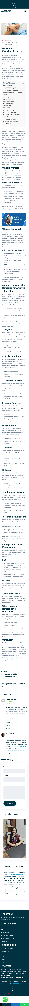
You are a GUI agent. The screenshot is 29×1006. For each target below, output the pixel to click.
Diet (8, 116)
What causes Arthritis (11, 87)
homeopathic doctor (7, 658)
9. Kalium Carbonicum (10, 111)
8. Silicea (7, 109)
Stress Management (11, 119)
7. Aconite (7, 107)
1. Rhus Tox (7, 96)
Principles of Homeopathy (12, 90)
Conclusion (7, 125)
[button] (25, 11)
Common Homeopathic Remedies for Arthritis (13, 93)
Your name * (6, 767)
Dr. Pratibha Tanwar (10, 42)
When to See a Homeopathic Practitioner (12, 122)
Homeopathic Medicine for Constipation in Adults (10, 675)
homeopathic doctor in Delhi (16, 874)
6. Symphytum (7, 105)
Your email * (6, 775)
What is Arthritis (8, 85)
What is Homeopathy (9, 89)
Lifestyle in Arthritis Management (13, 114)
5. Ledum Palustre (8, 103)
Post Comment (9, 803)
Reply (9, 728)
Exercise (9, 118)
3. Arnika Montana (8, 99)
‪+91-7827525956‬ (22, 746)
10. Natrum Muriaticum (10, 112)
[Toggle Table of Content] (22, 83)
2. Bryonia (6, 98)
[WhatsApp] (24, 1004)
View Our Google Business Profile (12, 977)
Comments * (7, 784)
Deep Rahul (15, 983)
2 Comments (9, 44)
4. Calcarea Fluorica (9, 101)
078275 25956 (5, 975)
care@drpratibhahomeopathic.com (15, 750)
